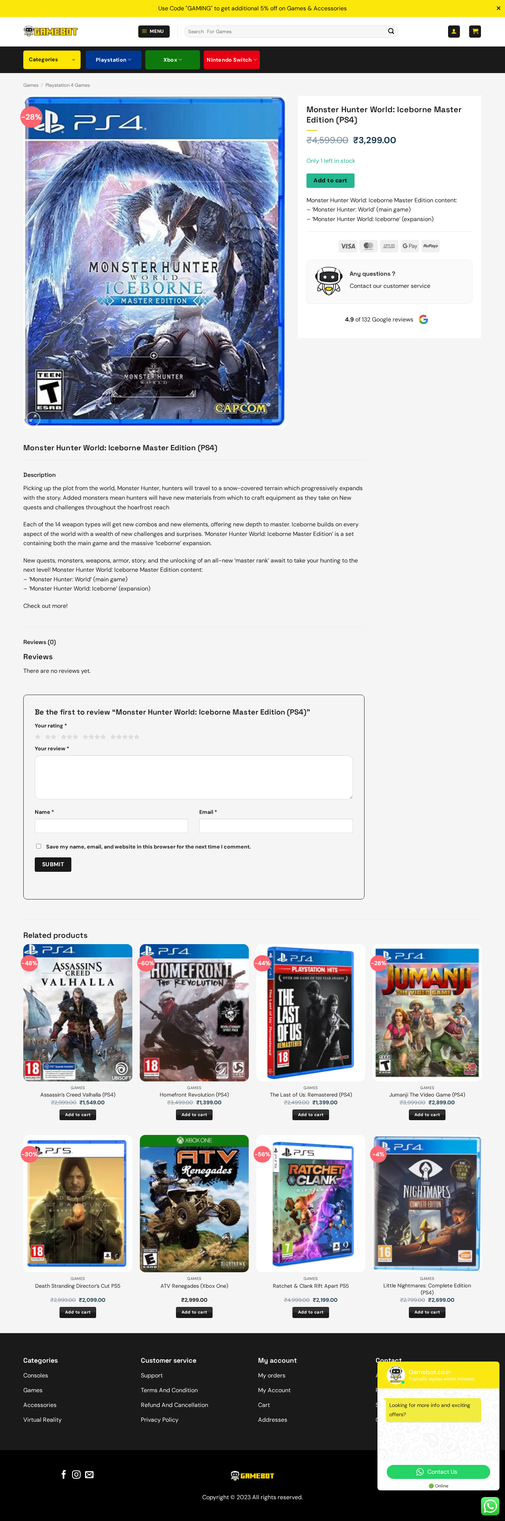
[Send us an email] (89, 1475)
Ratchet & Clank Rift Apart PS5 (311, 1286)
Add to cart (330, 180)
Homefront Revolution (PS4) (194, 1094)
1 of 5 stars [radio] (37, 737)
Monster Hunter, (139, 488)
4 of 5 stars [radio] (93, 737)
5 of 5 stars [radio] (124, 737)
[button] (154, 31)
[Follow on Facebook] (64, 1475)
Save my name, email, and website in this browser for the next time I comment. (148, 846)
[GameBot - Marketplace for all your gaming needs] (50, 31)
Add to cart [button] (78, 1115)
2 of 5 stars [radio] (50, 737)
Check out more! (45, 606)
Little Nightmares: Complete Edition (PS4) (427, 1289)
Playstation (111, 59)
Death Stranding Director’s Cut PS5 (78, 1286)
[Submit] (391, 31)
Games (30, 85)
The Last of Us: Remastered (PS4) (311, 1094)
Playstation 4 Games (67, 85)
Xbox (170, 59)
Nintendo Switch (229, 59)
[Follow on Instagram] (76, 1475)
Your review (52, 748)
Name (44, 812)
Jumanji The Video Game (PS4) (427, 1094)
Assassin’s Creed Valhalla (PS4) (77, 1094)
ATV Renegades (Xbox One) (194, 1286)
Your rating (51, 725)
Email (208, 812)
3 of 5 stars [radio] (68, 737)
